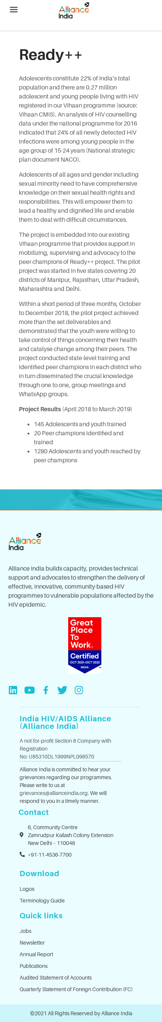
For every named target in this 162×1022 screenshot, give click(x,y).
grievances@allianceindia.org (54, 793)
